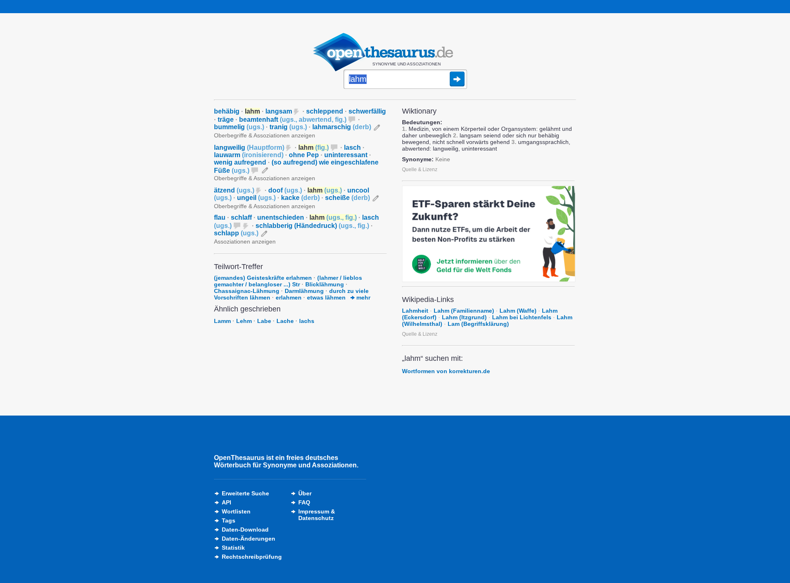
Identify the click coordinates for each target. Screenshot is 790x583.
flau (219, 217)
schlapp (236, 233)
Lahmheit (415, 310)
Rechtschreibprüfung (252, 556)
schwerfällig (367, 111)
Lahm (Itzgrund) (464, 317)
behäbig (226, 111)
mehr (362, 297)
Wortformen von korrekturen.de (446, 371)
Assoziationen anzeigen (245, 241)
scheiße (347, 197)
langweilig (249, 147)
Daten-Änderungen (248, 538)
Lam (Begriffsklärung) (478, 324)
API (226, 502)
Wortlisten (236, 511)
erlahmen (289, 297)
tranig (288, 126)
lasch (352, 147)
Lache (285, 321)
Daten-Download (245, 529)
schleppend (324, 111)
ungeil (256, 197)
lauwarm (248, 154)
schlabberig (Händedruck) (312, 225)
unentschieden (280, 217)
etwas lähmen (326, 297)
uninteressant (345, 154)
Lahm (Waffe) (518, 310)
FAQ (304, 502)
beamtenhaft (292, 119)
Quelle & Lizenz (419, 169)
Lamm (222, 321)
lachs (306, 321)
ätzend (234, 190)
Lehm (244, 321)
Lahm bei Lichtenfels (521, 317)
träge (226, 119)
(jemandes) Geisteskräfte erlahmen (263, 277)
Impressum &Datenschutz (316, 514)
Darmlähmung (304, 291)
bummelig (239, 126)
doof (285, 190)
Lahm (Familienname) (464, 310)
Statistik (233, 547)
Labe (264, 321)
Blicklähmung (324, 284)
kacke (300, 197)
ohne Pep (304, 154)
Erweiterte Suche (245, 493)
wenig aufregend (240, 162)
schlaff (241, 217)
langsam (278, 111)
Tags (228, 520)
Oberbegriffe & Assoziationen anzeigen (264, 135)
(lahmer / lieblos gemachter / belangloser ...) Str (288, 281)
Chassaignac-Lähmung (246, 291)
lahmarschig (341, 126)
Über (304, 493)
